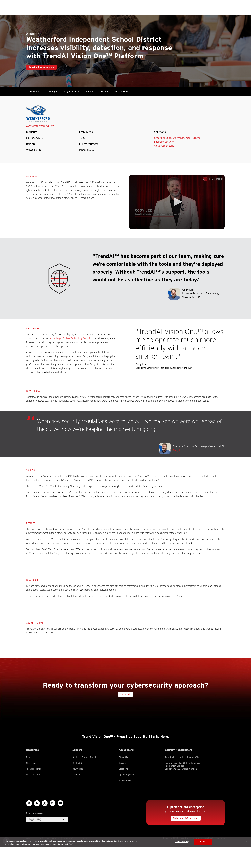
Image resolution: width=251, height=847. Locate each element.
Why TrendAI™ (71, 91)
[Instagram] (52, 803)
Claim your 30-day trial (184, 817)
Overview (34, 91)
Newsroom (31, 763)
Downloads (77, 768)
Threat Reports (33, 768)
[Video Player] (177, 202)
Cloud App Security (164, 145)
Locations (123, 768)
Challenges (51, 91)
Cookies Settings (182, 841)
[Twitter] (45, 803)
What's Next (121, 91)
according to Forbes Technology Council (70, 338)
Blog (28, 757)
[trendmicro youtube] (60, 803)
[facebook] (37, 803)
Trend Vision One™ (97, 736)
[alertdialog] (125, 842)
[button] (177, 201)
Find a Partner (33, 774)
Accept (203, 841)
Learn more (68, 844)
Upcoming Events (127, 774)
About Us (123, 757)
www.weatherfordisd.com (40, 126)
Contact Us (77, 763)
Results (105, 91)
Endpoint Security (164, 141)
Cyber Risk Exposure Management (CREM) (177, 137)
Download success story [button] (41, 67)
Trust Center (125, 780)
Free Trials (77, 774)
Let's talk (125, 694)
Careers (122, 763)
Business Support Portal (84, 757)
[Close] (246, 841)
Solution (89, 91)
